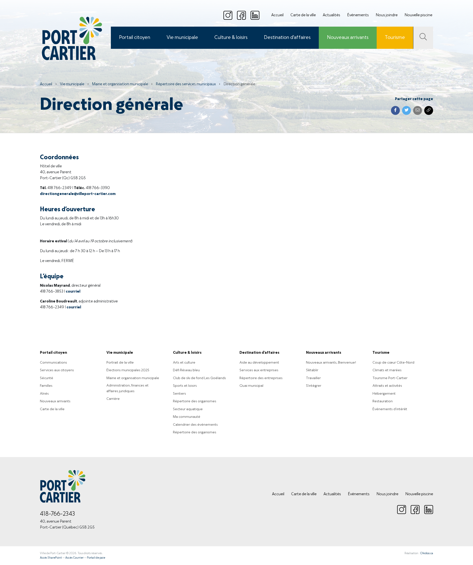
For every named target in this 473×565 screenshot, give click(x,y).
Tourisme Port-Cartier (389, 378)
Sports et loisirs (185, 386)
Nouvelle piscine (418, 15)
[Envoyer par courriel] (417, 110)
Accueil (277, 15)
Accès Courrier (74, 557)
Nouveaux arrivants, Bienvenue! (331, 362)
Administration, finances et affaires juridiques (127, 388)
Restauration (382, 401)
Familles (46, 386)
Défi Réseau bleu (186, 370)
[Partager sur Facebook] (395, 110)
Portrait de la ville (120, 362)
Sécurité (46, 378)
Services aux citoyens (57, 370)
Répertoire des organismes (194, 401)
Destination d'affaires (287, 37)
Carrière (113, 399)
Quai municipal (251, 386)
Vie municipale (182, 37)
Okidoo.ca (426, 553)
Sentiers (179, 393)
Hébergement (384, 393)
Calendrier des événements (195, 424)
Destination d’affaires (259, 353)
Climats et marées (387, 370)
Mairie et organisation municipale (120, 84)
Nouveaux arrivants (348, 37)
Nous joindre (387, 15)
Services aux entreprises (258, 370)
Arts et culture (184, 362)
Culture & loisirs (231, 37)
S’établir (312, 370)
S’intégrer (313, 386)
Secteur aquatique (188, 409)
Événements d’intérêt (389, 409)
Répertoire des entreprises (261, 378)
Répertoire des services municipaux (186, 84)
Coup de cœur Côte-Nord (393, 362)
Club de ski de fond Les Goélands (199, 378)
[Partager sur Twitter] (406, 110)
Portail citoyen (134, 37)
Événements (358, 15)
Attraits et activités (387, 386)
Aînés (44, 393)
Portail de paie (96, 557)
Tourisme (395, 37)
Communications (53, 362)
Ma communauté (186, 417)
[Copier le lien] (428, 110)
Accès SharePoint (51, 557)
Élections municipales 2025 (127, 370)
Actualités (331, 15)
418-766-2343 (57, 514)
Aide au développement (259, 362)
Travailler (313, 378)
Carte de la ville (303, 15)
